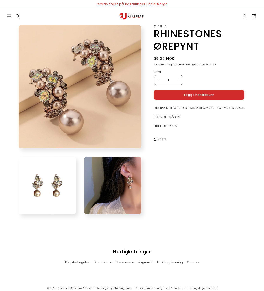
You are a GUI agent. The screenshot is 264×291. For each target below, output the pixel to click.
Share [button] (162, 139)
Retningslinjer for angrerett (114, 288)
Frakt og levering (170, 262)
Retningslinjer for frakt (202, 288)
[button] (8, 16)
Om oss (193, 262)
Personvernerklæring (149, 288)
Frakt (182, 64)
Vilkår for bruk (175, 288)
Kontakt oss (104, 262)
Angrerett (145, 262)
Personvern (125, 262)
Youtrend (64, 288)
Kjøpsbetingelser (78, 262)
